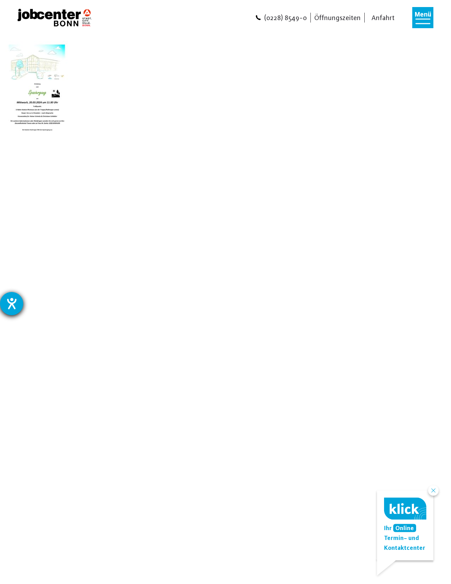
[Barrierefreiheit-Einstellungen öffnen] (11, 303)
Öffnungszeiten (337, 17)
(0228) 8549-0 (285, 17)
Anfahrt (383, 17)
